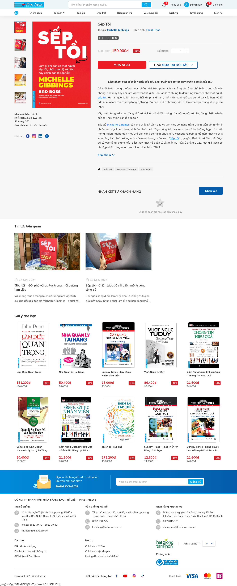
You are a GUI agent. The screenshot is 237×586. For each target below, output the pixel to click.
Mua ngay (122, 65)
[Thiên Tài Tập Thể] (118, 420)
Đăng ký (195, 481)
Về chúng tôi (151, 12)
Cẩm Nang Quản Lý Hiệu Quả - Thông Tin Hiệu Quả (203, 373)
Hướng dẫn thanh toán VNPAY (101, 556)
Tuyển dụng (196, 12)
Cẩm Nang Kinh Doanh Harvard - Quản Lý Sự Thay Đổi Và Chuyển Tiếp (31, 448)
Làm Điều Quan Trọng (28, 371)
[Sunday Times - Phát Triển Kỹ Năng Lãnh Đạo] (161, 420)
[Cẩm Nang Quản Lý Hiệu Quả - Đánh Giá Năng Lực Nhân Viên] (76, 420)
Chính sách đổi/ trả (95, 546)
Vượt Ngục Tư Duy (154, 371)
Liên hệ (218, 12)
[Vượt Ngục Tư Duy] (161, 345)
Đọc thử (101, 12)
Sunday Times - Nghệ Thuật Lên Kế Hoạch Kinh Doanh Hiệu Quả (202, 448)
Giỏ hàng (216, 4)
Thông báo (173, 4)
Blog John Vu (124, 12)
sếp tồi (102, 97)
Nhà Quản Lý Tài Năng (71, 371)
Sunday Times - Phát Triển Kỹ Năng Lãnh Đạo (161, 448)
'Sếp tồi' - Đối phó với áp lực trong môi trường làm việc (46, 287)
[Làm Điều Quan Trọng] (33, 345)
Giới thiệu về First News (27, 556)
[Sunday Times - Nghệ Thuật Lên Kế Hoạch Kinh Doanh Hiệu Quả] (204, 420)
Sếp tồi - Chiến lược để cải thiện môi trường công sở (115, 287)
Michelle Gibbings (118, 30)
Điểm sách (36, 12)
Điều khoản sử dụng (25, 546)
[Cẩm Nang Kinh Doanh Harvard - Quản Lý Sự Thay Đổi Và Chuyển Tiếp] (33, 420)
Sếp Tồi (108, 169)
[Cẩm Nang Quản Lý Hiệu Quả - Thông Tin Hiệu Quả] (204, 345)
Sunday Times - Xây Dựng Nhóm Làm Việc (116, 373)
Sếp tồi (174, 138)
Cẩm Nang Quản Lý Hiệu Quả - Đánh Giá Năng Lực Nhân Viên (75, 448)
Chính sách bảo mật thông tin (30, 551)
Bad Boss (146, 169)
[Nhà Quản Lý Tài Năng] (76, 345)
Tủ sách (58, 12)
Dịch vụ (173, 12)
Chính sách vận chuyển (97, 551)
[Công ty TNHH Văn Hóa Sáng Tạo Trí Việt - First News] (29, 4)
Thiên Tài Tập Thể (112, 446)
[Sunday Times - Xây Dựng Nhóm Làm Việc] (118, 345)
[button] (208, 544)
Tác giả (81, 12)
